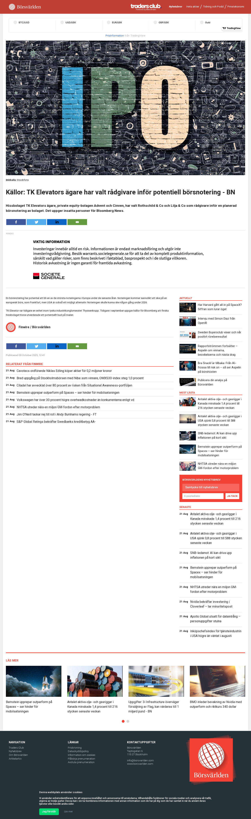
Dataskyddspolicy (78, 751)
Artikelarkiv (15, 758)
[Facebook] (16, 222)
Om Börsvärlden (18, 754)
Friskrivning (75, 747)
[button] (123, 721)
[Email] (77, 222)
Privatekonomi (235, 6)
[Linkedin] (57, 222)
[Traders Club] (146, 7)
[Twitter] (36, 222)
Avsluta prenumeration (81, 762)
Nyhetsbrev (175, 6)
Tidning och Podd (213, 6)
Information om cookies (81, 754)
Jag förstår (49, 811)
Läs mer (68, 811)
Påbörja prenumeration (81, 758)
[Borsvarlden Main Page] (25, 7)
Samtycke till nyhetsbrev (201, 487)
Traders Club (16, 747)
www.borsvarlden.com (140, 763)
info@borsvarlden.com (140, 760)
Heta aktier (192, 6)
